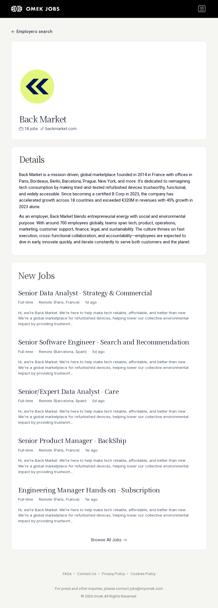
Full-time (25, 302)
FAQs (67, 574)
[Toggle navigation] (202, 9)
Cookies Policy (143, 574)
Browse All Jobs (107, 539)
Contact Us (86, 574)
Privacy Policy (113, 574)
